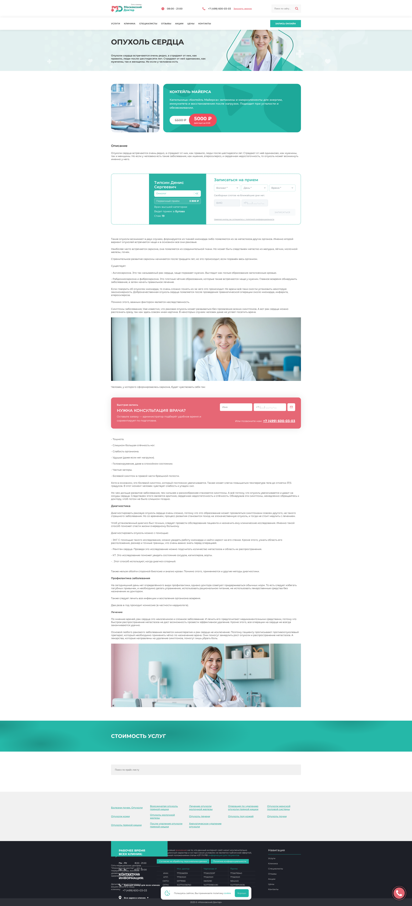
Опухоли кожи (120, 816)
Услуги (115, 24)
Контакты (204, 24)
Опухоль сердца (228, 638)
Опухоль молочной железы (162, 816)
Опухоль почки (277, 816)
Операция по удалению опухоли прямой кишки (243, 808)
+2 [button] (196, 193)
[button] (196, 193)
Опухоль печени (199, 816)
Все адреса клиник (136, 897)
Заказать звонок (243, 9)
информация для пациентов (223, 855)
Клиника (129, 24)
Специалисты (148, 24)
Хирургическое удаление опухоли (205, 825)
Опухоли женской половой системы (278, 808)
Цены (190, 24)
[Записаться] (291, 407)
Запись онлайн (285, 23)
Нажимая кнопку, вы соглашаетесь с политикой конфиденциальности (244, 219)
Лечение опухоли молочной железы (201, 808)
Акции (179, 24)
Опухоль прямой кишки (126, 825)
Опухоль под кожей (240, 816)
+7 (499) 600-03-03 (279, 421)
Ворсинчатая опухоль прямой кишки (164, 808)
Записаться (282, 212)
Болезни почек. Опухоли (127, 807)
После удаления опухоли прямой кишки (166, 825)
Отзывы (166, 24)
